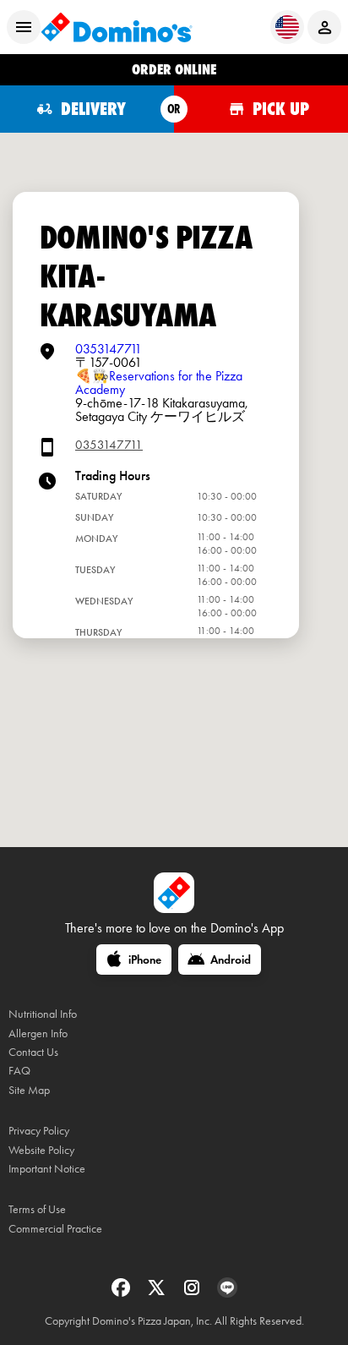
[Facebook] (122, 1293)
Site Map (29, 1090)
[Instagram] (193, 1293)
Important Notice (46, 1169)
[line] (227, 1293)
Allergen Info (38, 1033)
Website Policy (41, 1150)
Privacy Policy (38, 1131)
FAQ (19, 1070)
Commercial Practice (55, 1229)
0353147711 (108, 349)
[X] (158, 1293)
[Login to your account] (324, 27)
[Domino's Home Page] (117, 27)
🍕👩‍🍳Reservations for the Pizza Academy (158, 382)
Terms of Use (37, 1209)
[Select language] (287, 27)
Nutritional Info (42, 1014)
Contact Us (33, 1052)
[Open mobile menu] (24, 27)
